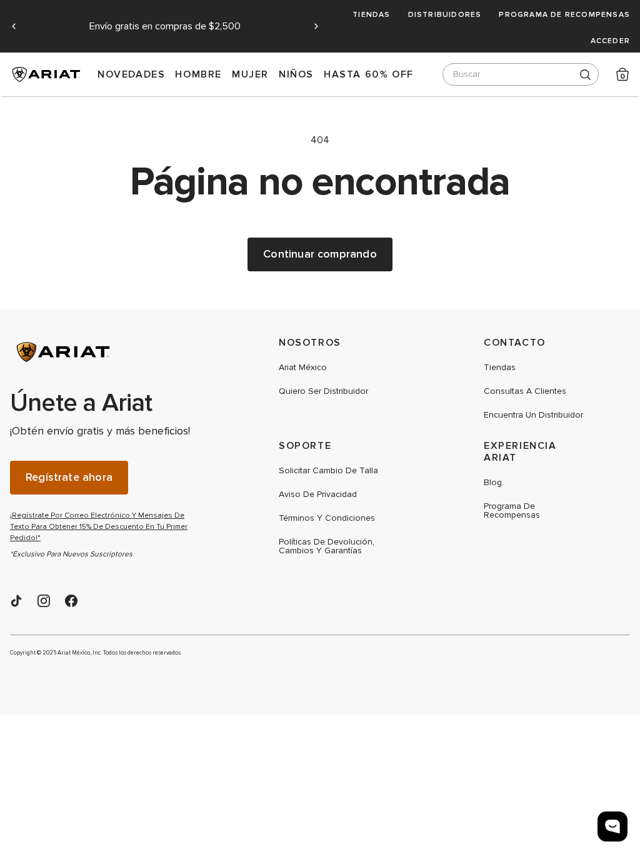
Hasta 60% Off (369, 74)
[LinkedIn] (16, 601)
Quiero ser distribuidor (323, 391)
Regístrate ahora (69, 477)
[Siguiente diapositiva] (316, 26)
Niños (296, 74)
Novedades (131, 74)
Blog (493, 482)
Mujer (250, 74)
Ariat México (303, 367)
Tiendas (371, 14)
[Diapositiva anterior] (14, 26)
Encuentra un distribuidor (533, 415)
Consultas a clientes (525, 391)
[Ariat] (104, 352)
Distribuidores (445, 14)
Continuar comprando (319, 254)
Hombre (198, 74)
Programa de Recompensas (564, 14)
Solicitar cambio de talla (328, 470)
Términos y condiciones (327, 518)
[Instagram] (44, 601)
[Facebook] (71, 601)
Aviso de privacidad (318, 494)
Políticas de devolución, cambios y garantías (326, 546)
